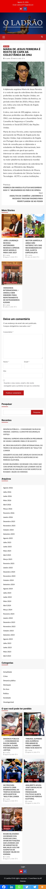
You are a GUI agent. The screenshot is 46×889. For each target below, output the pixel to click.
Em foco (6, 46)
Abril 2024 (7, 605)
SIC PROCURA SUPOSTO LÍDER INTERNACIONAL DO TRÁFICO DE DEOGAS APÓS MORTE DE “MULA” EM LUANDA (23, 448)
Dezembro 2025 (9, 521)
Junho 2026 (7, 496)
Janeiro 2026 (8, 517)
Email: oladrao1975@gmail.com (23, 5)
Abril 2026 (7, 505)
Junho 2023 (7, 647)
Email (26, 362)
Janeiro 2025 (8, 568)
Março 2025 (7, 559)
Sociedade (7, 698)
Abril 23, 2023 (17, 58)
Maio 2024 (7, 601)
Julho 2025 (7, 542)
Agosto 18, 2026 (9, 754)
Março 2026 (7, 509)
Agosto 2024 (8, 589)
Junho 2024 (7, 597)
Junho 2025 (7, 547)
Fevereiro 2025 (8, 563)
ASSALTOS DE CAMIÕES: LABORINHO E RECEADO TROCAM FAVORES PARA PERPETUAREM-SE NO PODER (26, 197)
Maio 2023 (7, 652)
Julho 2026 (7, 492)
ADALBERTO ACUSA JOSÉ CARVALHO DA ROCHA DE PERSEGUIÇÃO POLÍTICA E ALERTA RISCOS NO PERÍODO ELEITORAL (23, 457)
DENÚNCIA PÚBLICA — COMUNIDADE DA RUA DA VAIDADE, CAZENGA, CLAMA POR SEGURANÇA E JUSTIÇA (22, 431)
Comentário (8, 332)
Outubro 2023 (8, 631)
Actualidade (7, 672)
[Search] (42, 37)
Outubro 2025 (8, 530)
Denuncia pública (9, 680)
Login (23, 867)
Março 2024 (7, 610)
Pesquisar (7, 404)
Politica (6, 693)
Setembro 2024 (9, 584)
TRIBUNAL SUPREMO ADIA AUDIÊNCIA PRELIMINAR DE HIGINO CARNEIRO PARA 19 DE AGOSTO (22, 440)
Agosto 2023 (8, 639)
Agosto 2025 (8, 538)
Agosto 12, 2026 (31, 752)
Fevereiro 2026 (8, 513)
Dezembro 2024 (9, 572)
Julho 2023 (7, 643)
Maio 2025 (7, 551)
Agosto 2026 (8, 488)
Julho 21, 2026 (9, 307)
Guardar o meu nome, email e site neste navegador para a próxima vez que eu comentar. (22, 384)
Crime (5, 676)
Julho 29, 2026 (31, 257)
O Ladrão (7, 58)
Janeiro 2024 (8, 618)
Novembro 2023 (9, 626)
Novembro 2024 (9, 576)
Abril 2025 (7, 555)
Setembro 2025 (9, 534)
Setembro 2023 (9, 635)
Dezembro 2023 (9, 622)
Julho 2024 (7, 593)
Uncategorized (8, 702)
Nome (6, 362)
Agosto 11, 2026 (9, 257)
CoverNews (32, 878)
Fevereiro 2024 (8, 614)
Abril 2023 (7, 656)
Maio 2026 (7, 500)
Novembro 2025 (9, 526)
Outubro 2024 (8, 580)
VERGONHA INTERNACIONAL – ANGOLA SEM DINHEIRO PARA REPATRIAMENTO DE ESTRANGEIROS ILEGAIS (11, 295)
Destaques (7, 235)
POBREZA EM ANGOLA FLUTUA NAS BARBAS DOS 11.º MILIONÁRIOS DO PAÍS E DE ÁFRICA (22, 187)
